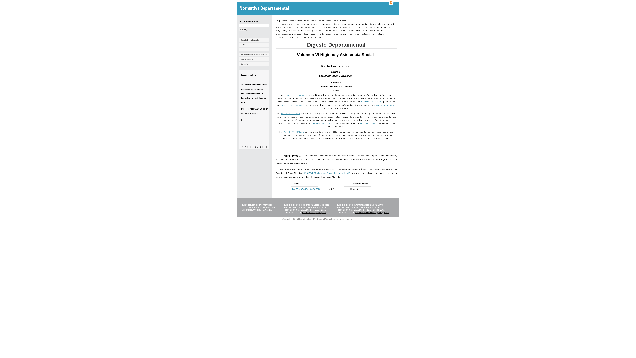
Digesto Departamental (250, 40)
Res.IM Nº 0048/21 (294, 132)
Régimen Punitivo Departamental (254, 54)
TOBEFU (244, 45)
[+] (242, 120)
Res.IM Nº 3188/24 (290, 114)
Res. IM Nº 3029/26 (253, 109)
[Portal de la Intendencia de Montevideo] (391, 3)
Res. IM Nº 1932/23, (293, 105)
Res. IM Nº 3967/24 (296, 95)
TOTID (243, 50)
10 (266, 147)
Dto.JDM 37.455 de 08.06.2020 (306, 189)
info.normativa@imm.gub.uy (314, 212)
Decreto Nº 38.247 (371, 102)
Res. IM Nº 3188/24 (384, 105)
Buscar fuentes (247, 59)
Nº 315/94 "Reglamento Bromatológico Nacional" (326, 173)
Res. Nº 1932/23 (368, 124)
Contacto (244, 64)
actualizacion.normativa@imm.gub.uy (372, 212)
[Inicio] (265, 8)
